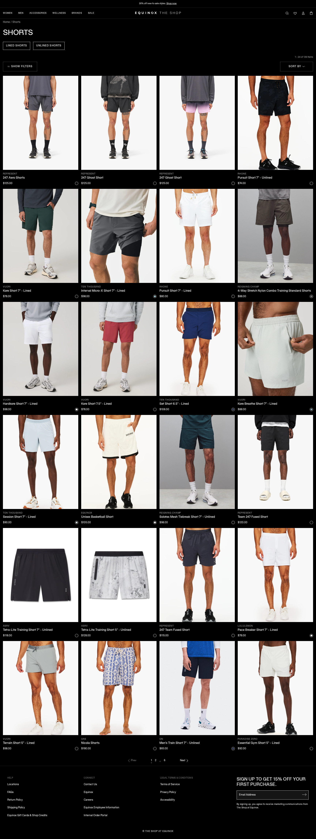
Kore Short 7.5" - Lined (96, 404)
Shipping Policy (16, 807)
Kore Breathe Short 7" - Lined (257, 404)
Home (6, 22)
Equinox (88, 792)
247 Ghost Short (92, 178)
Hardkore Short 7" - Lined (20, 404)
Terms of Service (170, 784)
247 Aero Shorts (14, 178)
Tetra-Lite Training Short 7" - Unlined (28, 630)
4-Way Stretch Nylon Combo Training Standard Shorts (274, 291)
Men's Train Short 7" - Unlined (179, 743)
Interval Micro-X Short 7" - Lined (103, 291)
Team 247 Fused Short (253, 517)
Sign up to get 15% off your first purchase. (271, 782)
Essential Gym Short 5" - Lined (259, 743)
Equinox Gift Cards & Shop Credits (27, 815)
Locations (13, 784)
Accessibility (167, 800)
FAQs (10, 792)
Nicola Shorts (90, 743)
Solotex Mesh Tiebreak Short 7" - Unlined (187, 517)
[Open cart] (311, 13)
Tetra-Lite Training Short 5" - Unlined (106, 630)
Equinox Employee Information (101, 807)
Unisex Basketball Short (97, 517)
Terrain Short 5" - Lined (19, 743)
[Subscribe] (304, 794)
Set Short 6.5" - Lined (174, 404)
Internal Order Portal (95, 815)
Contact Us (90, 784)
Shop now (171, 4)
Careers (88, 800)
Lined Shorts (16, 46)
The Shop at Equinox (159, 831)
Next (182, 760)
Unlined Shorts (48, 46)
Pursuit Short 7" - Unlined (255, 178)
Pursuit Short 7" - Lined (175, 291)
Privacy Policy (168, 792)
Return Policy (15, 800)
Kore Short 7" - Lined (17, 291)
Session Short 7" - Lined (19, 517)
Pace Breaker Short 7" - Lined (258, 630)
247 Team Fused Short (174, 630)
